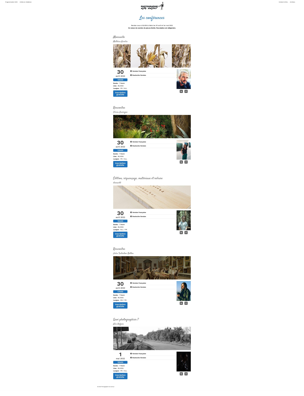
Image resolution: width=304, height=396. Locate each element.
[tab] (152, 71)
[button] (120, 93)
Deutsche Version (139, 75)
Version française (139, 71)
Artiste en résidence (25, 2)
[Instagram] (186, 91)
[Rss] (181, 91)
